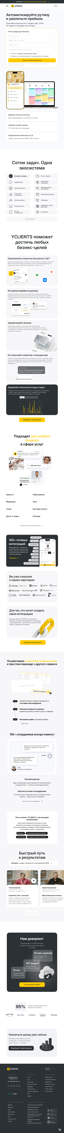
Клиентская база (19, 200)
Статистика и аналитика (18, 194)
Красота (10, 1105)
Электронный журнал (47, 194)
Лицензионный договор (33, 1107)
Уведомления (18, 182)
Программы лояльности (44, 182)
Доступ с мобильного (18, 212)
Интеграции (44, 212)
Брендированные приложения (46, 188)
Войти (56, 6)
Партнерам (30, 1086)
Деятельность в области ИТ (34, 1123)
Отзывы (29, 1096)
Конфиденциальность (32, 1109)
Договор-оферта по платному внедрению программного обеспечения (34, 1115)
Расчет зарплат (45, 176)
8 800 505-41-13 (13, 1078)
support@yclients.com (14, 1081)
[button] (31, 801)
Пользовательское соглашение (35, 1105)
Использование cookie (32, 1112)
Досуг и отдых (11, 1112)
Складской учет (19, 206)
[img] (10, 176)
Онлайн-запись (20, 176)
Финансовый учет (19, 188)
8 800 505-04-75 (13, 1077)
